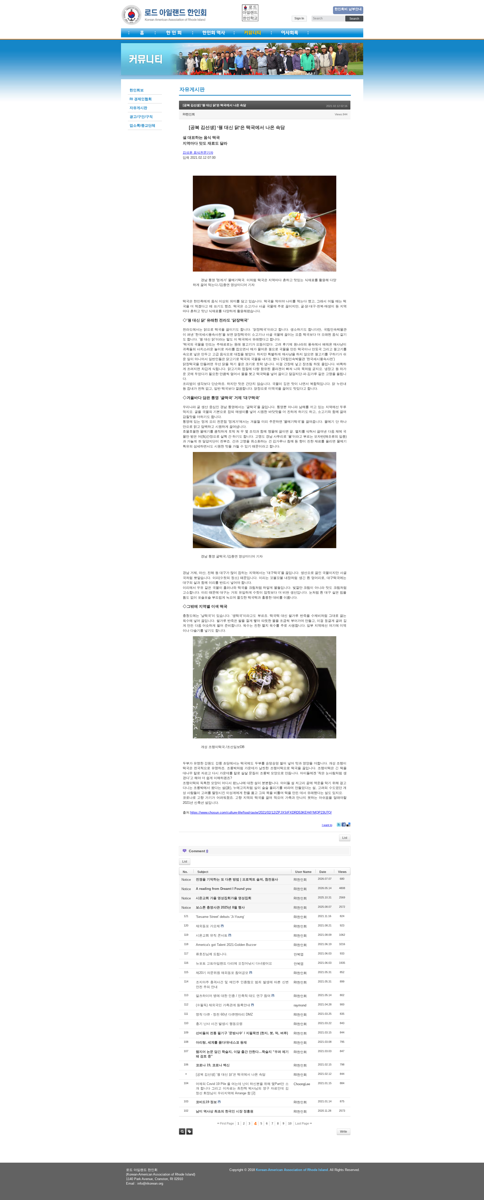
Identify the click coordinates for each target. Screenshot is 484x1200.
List (344, 838)
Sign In (299, 18)
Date (322, 872)
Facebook (344, 824)
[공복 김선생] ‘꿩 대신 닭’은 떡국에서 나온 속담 (214, 105)
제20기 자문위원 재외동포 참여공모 (222, 973)
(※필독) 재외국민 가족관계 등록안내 (223, 1005)
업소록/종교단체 (142, 125)
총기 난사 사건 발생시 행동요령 (219, 1024)
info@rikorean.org (150, 1183)
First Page (226, 1123)
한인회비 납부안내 (348, 9)
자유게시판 (138, 108)
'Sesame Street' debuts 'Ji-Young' (220, 917)
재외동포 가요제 (208, 926)
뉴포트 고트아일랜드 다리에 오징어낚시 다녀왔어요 (234, 963)
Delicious (348, 824)
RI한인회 (189, 114)
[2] (253, 1093)
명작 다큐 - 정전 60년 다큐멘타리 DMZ (224, 1014)
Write (343, 1131)
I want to (327, 824)
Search (182, 1131)
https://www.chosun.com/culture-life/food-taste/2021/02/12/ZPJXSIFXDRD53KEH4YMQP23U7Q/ (261, 812)
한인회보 (137, 90)
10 (290, 1123)
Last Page (302, 1123)
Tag (189, 1131)
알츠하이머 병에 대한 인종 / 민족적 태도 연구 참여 (233, 996)
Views (342, 872)
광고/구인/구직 (141, 117)
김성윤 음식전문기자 (198, 152)
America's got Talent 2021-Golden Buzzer (226, 945)
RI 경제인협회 (141, 99)
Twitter (339, 824)
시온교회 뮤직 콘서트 (211, 935)
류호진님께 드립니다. (211, 954)
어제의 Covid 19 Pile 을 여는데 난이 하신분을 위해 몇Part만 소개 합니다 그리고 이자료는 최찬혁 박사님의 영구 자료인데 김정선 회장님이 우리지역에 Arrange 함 (242, 1088)
